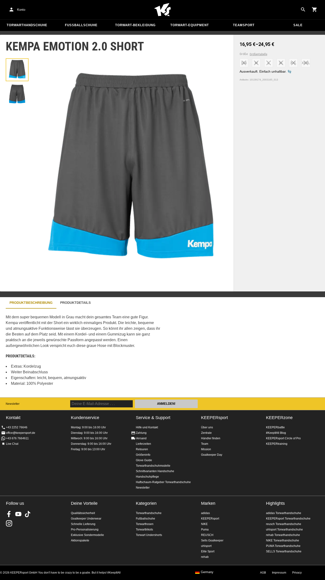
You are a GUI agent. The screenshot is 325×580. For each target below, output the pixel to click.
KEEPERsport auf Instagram (9, 523)
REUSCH (207, 535)
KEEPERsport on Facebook (9, 514)
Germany (207, 572)
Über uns (207, 427)
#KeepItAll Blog (276, 433)
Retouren (142, 449)
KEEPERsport (214, 417)
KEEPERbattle (275, 427)
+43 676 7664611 (17, 438)
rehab (205, 557)
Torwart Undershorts (149, 535)
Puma (205, 529)
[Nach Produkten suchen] (303, 9)
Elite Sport (207, 551)
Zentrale (206, 433)
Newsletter (13, 403)
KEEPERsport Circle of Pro (283, 438)
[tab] (17, 69)
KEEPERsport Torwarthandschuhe (288, 518)
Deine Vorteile (84, 503)
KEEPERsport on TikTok (28, 514)
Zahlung (141, 433)
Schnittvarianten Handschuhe (155, 471)
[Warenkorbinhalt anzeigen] (314, 9)
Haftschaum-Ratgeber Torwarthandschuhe (163, 482)
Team (204, 443)
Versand (141, 438)
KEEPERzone (279, 417)
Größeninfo (143, 454)
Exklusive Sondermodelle (87, 535)
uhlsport (206, 546)
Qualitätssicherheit (83, 513)
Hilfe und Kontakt (147, 427)
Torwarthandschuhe (27, 25)
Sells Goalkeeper (212, 540)
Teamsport (244, 25)
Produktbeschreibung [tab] (31, 303)
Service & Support (153, 417)
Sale (298, 25)
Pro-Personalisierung (84, 529)
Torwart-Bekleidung (135, 25)
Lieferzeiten (143, 443)
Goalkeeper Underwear (86, 518)
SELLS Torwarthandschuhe (283, 551)
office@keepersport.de (20, 433)
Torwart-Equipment (189, 25)
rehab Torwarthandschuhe (283, 535)
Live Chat (12, 443)
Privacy (297, 572)
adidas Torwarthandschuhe (283, 513)
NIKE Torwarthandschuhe (282, 540)
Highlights (275, 503)
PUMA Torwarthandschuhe (283, 546)
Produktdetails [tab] (75, 303)
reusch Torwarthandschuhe (283, 524)
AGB (263, 572)
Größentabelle (258, 54)
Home (162, 9)
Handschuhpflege (147, 476)
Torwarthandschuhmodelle (153, 465)
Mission (206, 449)
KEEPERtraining (276, 443)
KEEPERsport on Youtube (18, 514)
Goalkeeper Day (211, 454)
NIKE (204, 524)
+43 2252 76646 (16, 427)
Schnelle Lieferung (83, 524)
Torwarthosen (144, 524)
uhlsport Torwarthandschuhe (284, 529)
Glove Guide (144, 460)
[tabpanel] (83, 353)
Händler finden (210, 438)
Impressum (279, 572)
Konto (21, 9)
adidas (205, 513)
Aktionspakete (80, 540)
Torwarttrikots (144, 529)
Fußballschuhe (81, 25)
